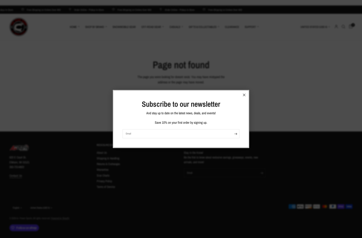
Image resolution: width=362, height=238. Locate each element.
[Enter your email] (235, 133)
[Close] (244, 95)
